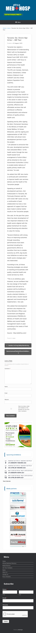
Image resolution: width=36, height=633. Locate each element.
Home (4, 28)
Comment (8, 368)
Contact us (5, 574)
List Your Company (7, 567)
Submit (6, 621)
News (4, 570)
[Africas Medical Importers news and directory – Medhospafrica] (18, 7)
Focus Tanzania (6, 576)
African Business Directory (9, 563)
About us (5, 572)
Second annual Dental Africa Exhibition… (18, 352)
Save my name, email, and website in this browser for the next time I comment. (24, 409)
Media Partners (6, 565)
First (4, 594)
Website (7, 399)
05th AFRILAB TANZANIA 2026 (17, 468)
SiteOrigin (20, 629)
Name (6, 386)
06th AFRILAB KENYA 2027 (16, 477)
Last (20, 594)
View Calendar (7, 481)
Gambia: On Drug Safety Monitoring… (18, 345)
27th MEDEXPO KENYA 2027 (16, 472)
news (8, 28)
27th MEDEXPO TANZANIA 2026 (17, 463)
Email (6, 393)
